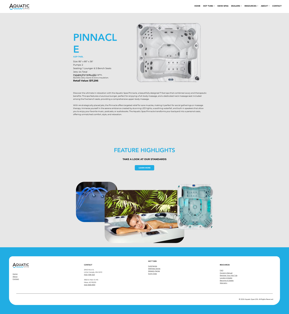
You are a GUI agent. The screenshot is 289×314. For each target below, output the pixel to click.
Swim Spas (152, 274)
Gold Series (152, 266)
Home (15, 274)
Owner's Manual (226, 273)
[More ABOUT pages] (269, 5)
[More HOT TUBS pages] (214, 5)
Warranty (223, 283)
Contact (16, 279)
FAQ (221, 270)
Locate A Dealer (226, 278)
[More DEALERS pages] (241, 5)
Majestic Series (154, 271)
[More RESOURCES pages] (257, 5)
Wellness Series (154, 269)
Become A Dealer (227, 281)
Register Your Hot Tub (228, 275)
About (15, 277)
